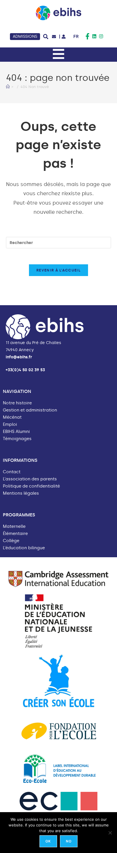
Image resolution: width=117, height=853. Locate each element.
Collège (11, 541)
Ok (48, 841)
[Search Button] (45, 36)
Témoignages (17, 439)
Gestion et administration (30, 410)
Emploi (10, 424)
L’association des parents (30, 479)
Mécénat (12, 417)
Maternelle (14, 526)
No (69, 841)
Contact (11, 472)
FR (76, 36)
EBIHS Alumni (16, 432)
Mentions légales (21, 493)
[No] (110, 833)
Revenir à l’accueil (58, 270)
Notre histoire (17, 403)
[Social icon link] (87, 36)
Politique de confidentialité (31, 486)
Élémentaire (15, 534)
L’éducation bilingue (24, 548)
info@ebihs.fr (19, 357)
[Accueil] (8, 87)
